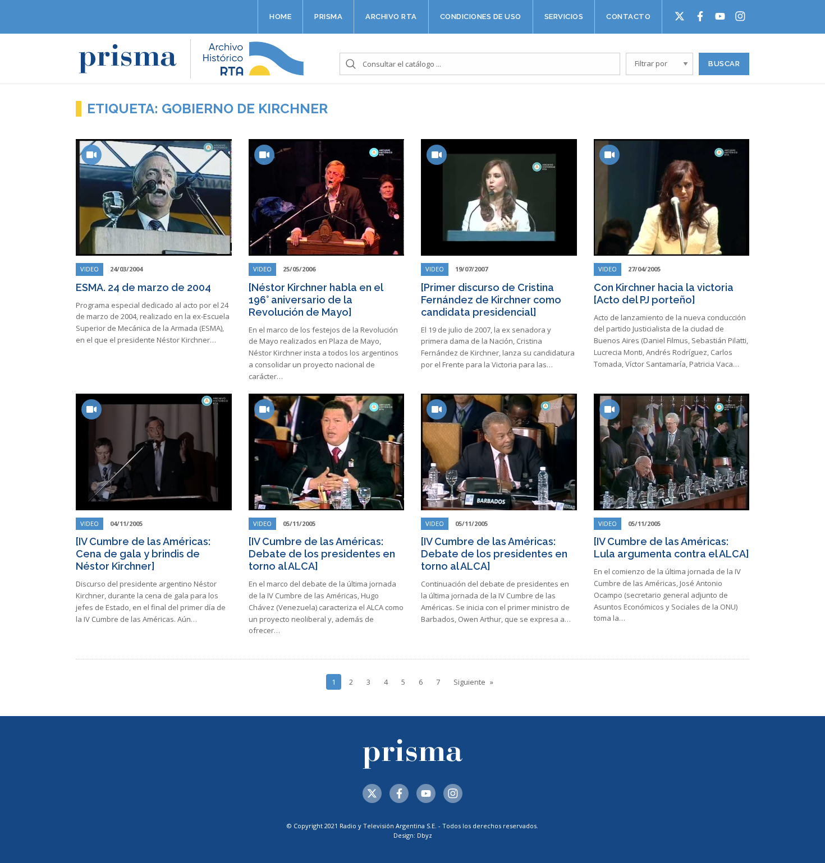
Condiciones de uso (480, 16)
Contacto (628, 16)
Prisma (328, 16)
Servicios (564, 16)
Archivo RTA (391, 16)
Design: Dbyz (412, 835)
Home (280, 16)
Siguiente (469, 682)
